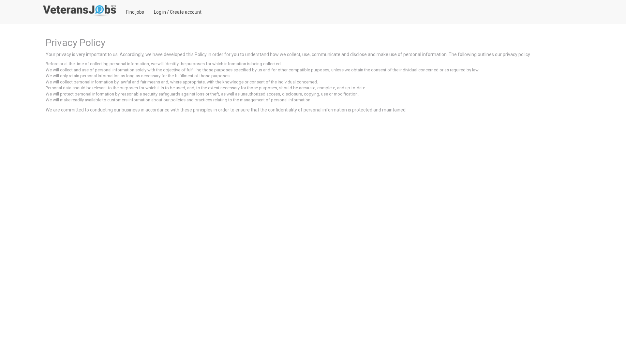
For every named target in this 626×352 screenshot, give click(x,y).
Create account (185, 12)
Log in (160, 12)
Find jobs (135, 12)
